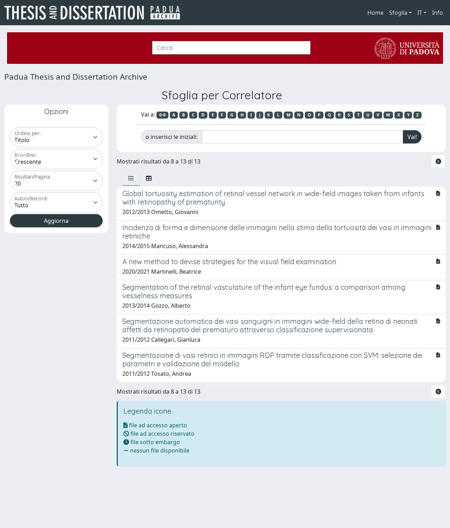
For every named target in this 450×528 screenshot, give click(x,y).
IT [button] (419, 12)
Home (375, 12)
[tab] (131, 178)
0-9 (162, 115)
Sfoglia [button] (398, 12)
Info (437, 12)
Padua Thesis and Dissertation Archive (75, 76)
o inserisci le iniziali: (172, 137)
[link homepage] (95, 12)
